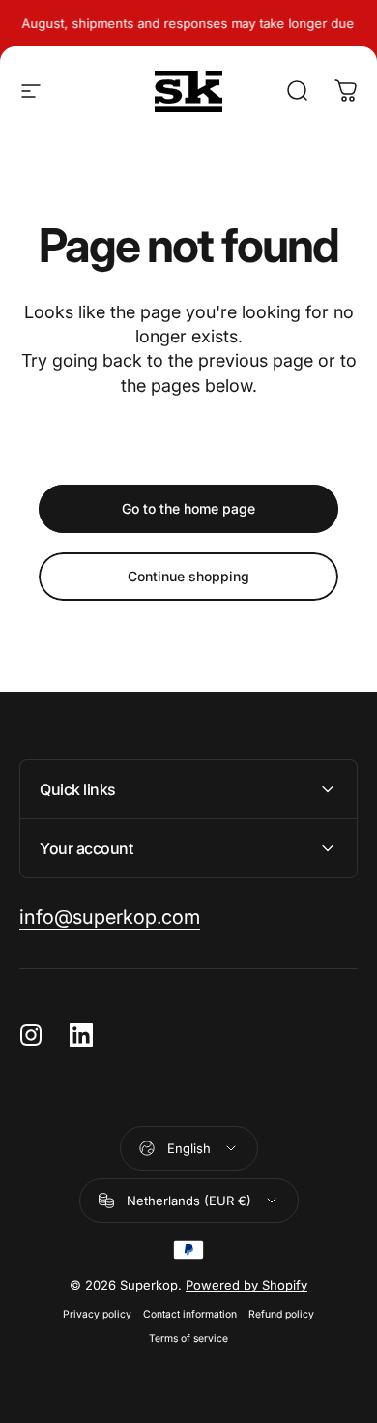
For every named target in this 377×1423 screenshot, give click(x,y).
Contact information (190, 1314)
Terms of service (188, 1338)
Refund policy (281, 1314)
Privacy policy (97, 1314)
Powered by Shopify (246, 1284)
